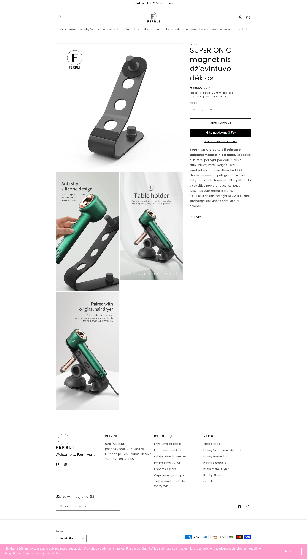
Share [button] (198, 217)
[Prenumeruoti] (116, 506)
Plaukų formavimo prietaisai (222, 450)
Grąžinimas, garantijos (169, 475)
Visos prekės (211, 444)
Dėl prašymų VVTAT (167, 462)
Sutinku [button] (289, 551)
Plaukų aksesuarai (215, 462)
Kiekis (193, 102)
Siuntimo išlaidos (222, 92)
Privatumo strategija (168, 444)
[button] (60, 17)
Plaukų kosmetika (215, 456)
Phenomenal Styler (216, 469)
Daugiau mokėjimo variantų (220, 141)
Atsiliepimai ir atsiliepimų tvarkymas (170, 484)
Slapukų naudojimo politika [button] (41, 553)
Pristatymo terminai (167, 450)
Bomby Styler (212, 475)
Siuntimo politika (165, 469)
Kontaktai (209, 481)
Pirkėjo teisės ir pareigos (170, 456)
